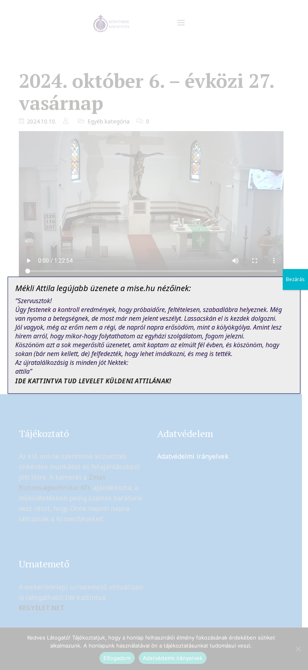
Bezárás (295, 279)
